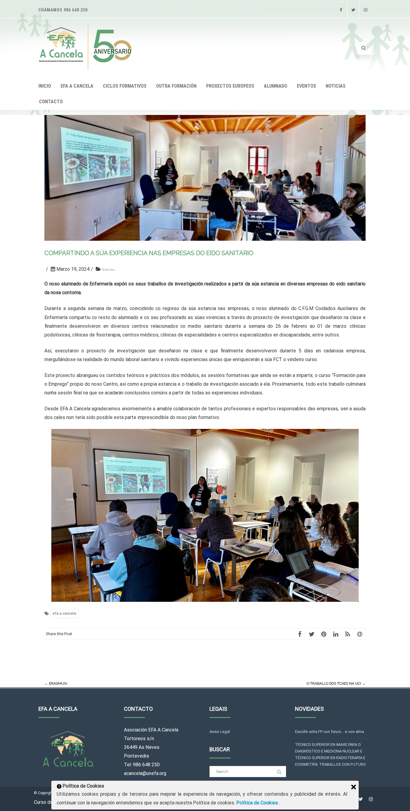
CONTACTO (51, 101)
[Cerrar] (353, 787)
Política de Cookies (257, 803)
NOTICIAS (335, 86)
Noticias (108, 269)
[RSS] (348, 634)
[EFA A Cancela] (86, 68)
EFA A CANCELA (77, 86)
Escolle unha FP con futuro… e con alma (329, 731)
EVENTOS (306, 86)
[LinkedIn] (336, 634)
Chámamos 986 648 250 (63, 10)
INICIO (44, 86)
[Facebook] (341, 10)
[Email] (360, 634)
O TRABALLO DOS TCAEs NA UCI (336, 683)
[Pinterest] (324, 634)
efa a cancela (64, 613)
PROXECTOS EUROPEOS (230, 86)
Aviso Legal (220, 731)
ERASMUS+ (56, 683)
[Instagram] (366, 10)
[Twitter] (353, 10)
